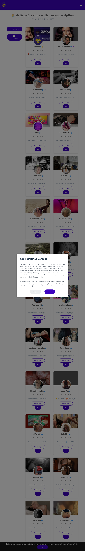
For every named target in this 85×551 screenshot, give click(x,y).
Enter (50, 292)
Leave (35, 292)
